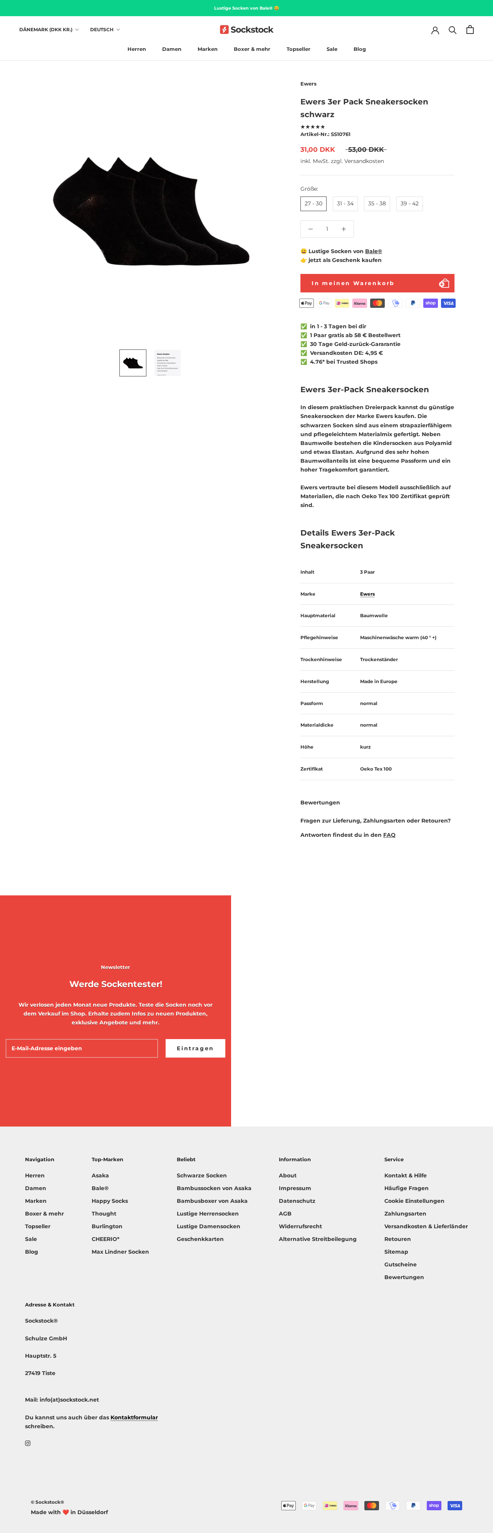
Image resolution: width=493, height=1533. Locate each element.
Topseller (298, 49)
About (288, 1175)
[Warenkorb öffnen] (470, 29)
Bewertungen (404, 1277)
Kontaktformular (134, 1417)
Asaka (100, 1175)
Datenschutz (297, 1200)
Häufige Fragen (406, 1188)
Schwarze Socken (202, 1175)
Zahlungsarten (405, 1213)
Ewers (367, 594)
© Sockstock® (47, 1502)
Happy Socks (110, 1200)
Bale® (373, 251)
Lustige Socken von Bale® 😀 (246, 8)
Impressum (295, 1188)
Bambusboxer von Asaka (212, 1200)
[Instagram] (27, 1443)
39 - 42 (410, 203)
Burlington (107, 1226)
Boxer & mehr (252, 49)
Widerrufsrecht (300, 1226)
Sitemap (396, 1251)
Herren (136, 49)
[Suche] (453, 29)
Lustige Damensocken (208, 1226)
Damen (171, 49)
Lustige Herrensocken (208, 1213)
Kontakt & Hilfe (405, 1175)
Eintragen (195, 1048)
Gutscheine (400, 1264)
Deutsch (102, 29)
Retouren (397, 1239)
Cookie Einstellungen (414, 1200)
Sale (332, 49)
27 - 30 (313, 203)
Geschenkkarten (200, 1239)
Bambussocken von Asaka (214, 1188)
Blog (360, 49)
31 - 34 (345, 203)
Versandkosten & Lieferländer (426, 1226)
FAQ (389, 835)
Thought (104, 1213)
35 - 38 (377, 203)
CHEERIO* (105, 1239)
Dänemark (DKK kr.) (45, 29)
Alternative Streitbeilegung (318, 1239)
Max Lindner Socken (120, 1251)
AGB (285, 1213)
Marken (208, 49)
